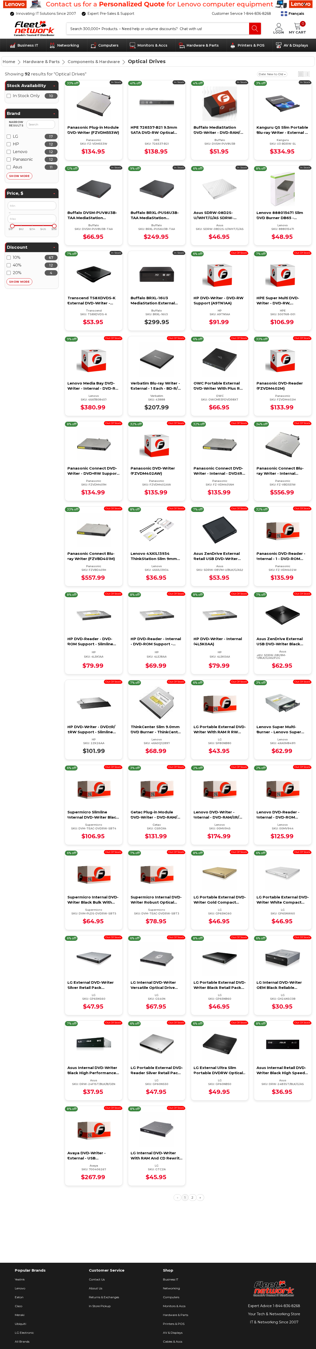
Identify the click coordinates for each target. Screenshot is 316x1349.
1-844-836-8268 (286, 1306)
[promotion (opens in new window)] (158, 4)
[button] (292, 13)
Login (278, 32)
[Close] (304, 4)
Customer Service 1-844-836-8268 (241, 13)
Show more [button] (19, 176)
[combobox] (158, 29)
